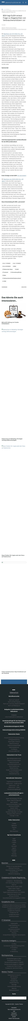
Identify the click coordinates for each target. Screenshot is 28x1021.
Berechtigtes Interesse (14, 741)
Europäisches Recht (14, 914)
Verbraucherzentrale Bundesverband (12, 278)
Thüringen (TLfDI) (14, 815)
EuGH (17, 269)
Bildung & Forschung (14, 868)
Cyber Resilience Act (14, 925)
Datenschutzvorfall (14, 762)
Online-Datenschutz (22, 29)
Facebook (5, 272)
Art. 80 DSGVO (7, 266)
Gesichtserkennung (14, 766)
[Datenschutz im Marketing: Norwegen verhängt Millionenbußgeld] (14, 383)
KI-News (14, 949)
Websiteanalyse (14, 831)
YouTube (14, 854)
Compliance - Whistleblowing (14, 881)
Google (14, 840)
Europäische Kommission (14, 909)
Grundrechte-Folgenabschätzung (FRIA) (14, 945)
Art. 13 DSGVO (17, 263)
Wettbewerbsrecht (14, 990)
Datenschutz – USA (14, 785)
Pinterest (14, 850)
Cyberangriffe (14, 923)
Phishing (14, 933)
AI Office (14, 944)
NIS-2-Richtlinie (14, 931)
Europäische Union (8, 902)
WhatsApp (14, 855)
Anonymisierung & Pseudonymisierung (14, 737)
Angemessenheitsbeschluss (14, 781)
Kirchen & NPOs (14, 872)
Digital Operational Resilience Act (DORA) (14, 892)
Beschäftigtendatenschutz (14, 758)
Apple (14, 838)
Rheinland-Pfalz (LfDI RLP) (14, 813)
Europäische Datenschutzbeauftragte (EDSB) (14, 907)
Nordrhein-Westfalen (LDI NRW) (14, 812)
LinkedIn (14, 842)
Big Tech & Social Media (11, 27)
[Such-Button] (25, 998)
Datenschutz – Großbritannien (14, 783)
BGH (14, 266)
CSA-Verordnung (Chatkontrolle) (14, 882)
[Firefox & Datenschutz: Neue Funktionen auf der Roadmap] (14, 616)
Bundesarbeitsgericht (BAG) (14, 958)
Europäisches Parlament (14, 910)
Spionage (14, 984)
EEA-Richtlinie (14, 977)
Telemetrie (14, 825)
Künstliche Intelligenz (9, 941)
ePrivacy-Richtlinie (14, 896)
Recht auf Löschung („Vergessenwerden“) (14, 703)
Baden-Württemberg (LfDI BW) (14, 798)
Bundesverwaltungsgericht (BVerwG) (14, 964)
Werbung (14, 988)
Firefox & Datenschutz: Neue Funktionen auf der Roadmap (14, 672)
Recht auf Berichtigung (14, 702)
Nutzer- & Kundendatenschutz (14, 770)
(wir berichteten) (21, 175)
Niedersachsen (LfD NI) (14, 810)
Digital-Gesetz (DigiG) (14, 888)
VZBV (4, 281)
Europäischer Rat (14, 912)
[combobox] (13, 998)
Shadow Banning (14, 982)
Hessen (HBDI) (14, 808)
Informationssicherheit (14, 929)
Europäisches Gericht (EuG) (14, 966)
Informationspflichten (16, 272)
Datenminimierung (14, 743)
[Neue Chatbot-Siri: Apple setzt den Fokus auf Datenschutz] (14, 499)
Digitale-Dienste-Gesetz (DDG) (14, 886)
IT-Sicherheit (6, 920)
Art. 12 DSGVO (6, 263)
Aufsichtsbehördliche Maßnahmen (14, 717)
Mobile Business (14, 768)
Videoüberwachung (14, 773)
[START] (2, 9)
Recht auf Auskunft (14, 700)
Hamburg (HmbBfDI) (14, 806)
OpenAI (14, 848)
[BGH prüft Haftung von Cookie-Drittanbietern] (14, 312)
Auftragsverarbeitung (14, 739)
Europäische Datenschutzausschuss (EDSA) (14, 905)
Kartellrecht (14, 979)
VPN (14, 829)
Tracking (14, 827)
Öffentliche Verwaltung (14, 874)
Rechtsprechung (7, 955)
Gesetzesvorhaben (14, 916)
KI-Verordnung (14, 951)
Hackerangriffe (14, 927)
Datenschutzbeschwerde (14, 760)
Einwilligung (14, 749)
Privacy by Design (14, 772)
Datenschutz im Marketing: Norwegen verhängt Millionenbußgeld (12, 439)
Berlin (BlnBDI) (14, 802)
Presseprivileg (14, 980)
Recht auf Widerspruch (14, 705)
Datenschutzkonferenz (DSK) (14, 804)
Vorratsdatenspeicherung (14, 986)
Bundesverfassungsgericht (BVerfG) (14, 962)
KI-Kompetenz (14, 947)
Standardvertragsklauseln (14, 789)
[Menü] (25, 2)
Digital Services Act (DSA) (14, 894)
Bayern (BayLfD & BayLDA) (14, 800)
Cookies (14, 823)
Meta (4, 275)
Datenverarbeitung (14, 747)
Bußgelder (14, 715)
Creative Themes (19, 1004)
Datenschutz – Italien (14, 787)
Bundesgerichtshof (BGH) (14, 960)
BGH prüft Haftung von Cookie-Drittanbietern (10, 323)
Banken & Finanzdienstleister (14, 866)
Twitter (14, 852)
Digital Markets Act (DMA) (14, 890)
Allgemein (4, 27)
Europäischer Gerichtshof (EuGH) (14, 968)
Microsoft (14, 846)
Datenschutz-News (8, 269)
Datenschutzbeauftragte (14, 745)
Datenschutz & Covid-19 (14, 975)
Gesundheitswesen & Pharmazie (14, 870)
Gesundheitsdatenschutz (14, 764)
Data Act (14, 884)
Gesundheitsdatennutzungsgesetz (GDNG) (14, 898)
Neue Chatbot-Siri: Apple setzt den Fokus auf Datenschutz (13, 556)
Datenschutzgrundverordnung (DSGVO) (10, 29)
